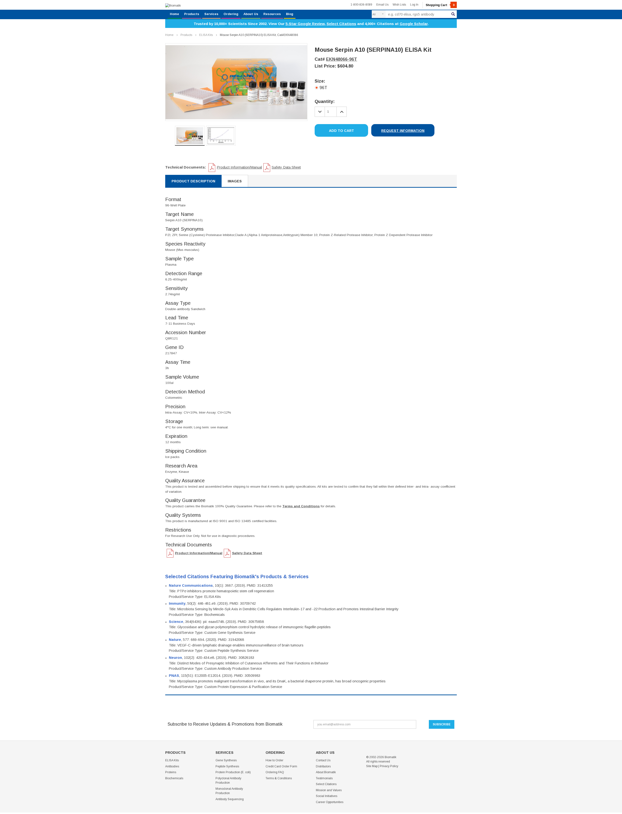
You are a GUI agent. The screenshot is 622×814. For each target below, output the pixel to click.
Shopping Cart (440, 5)
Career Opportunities (329, 802)
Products (191, 14)
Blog (289, 14)
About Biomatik (326, 772)
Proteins (170, 772)
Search (453, 14)
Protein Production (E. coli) (233, 772)
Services (211, 14)
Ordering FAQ (275, 772)
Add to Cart (341, 131)
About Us (250, 14)
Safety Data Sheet (286, 167)
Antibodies (172, 766)
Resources (272, 14)
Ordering (231, 14)
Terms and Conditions (301, 506)
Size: (320, 81)
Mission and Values (329, 790)
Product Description (193, 181)
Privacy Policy (389, 766)
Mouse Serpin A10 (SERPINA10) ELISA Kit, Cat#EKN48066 (259, 35)
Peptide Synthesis (227, 766)
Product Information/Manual (239, 167)
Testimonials (324, 778)
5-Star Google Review (305, 24)
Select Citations (341, 24)
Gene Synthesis (226, 760)
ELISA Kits (206, 35)
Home (174, 14)
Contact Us (323, 760)
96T (323, 87)
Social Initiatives (326, 796)
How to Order (274, 760)
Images (235, 181)
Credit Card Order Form (281, 766)
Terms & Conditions (279, 778)
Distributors (323, 766)
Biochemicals (174, 778)
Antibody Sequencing (230, 799)
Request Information (402, 131)
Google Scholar (414, 24)
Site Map (372, 766)
